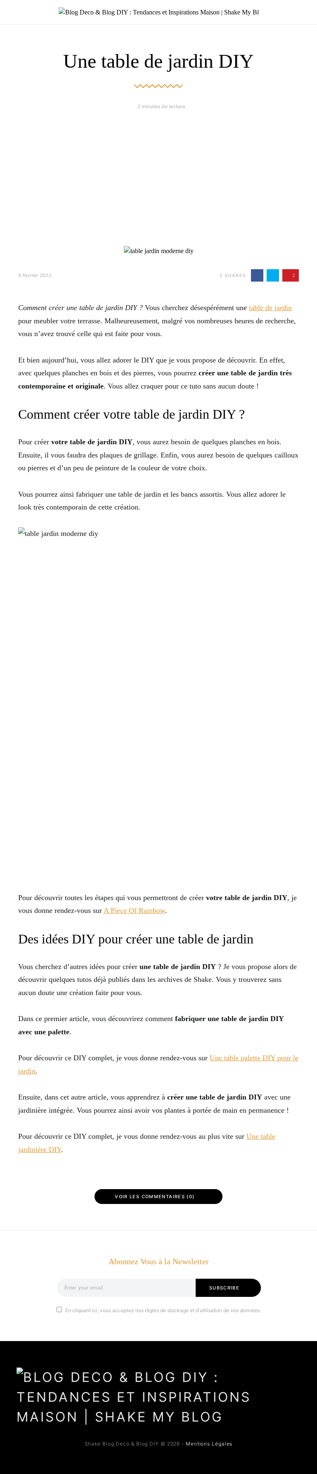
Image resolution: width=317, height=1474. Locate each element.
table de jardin (270, 307)
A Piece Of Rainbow (134, 910)
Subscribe (224, 1288)
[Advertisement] (158, 178)
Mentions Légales (209, 1444)
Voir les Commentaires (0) (154, 1196)
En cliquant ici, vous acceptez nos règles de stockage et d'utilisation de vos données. (163, 1310)
